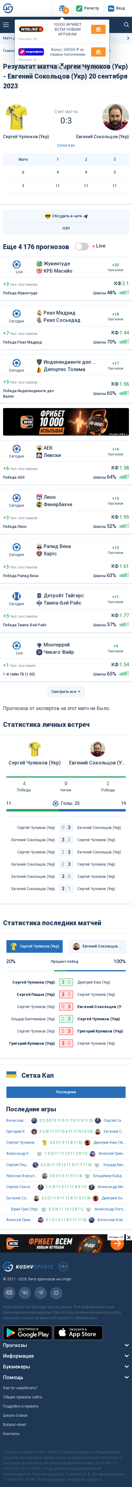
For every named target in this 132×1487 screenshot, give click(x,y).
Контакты (11, 1434)
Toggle (82, 246)
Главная (10, 51)
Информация (18, 1356)
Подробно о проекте (20, 1406)
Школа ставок (15, 1415)
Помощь (13, 1377)
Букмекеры (16, 1367)
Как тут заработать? (20, 1388)
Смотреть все (64, 692)
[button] (62, 8)
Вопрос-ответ (14, 1425)
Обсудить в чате (63, 216)
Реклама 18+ (28, 39)
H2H (66, 228)
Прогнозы (15, 1345)
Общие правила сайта (22, 1397)
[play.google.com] (27, 1333)
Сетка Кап (66, 145)
